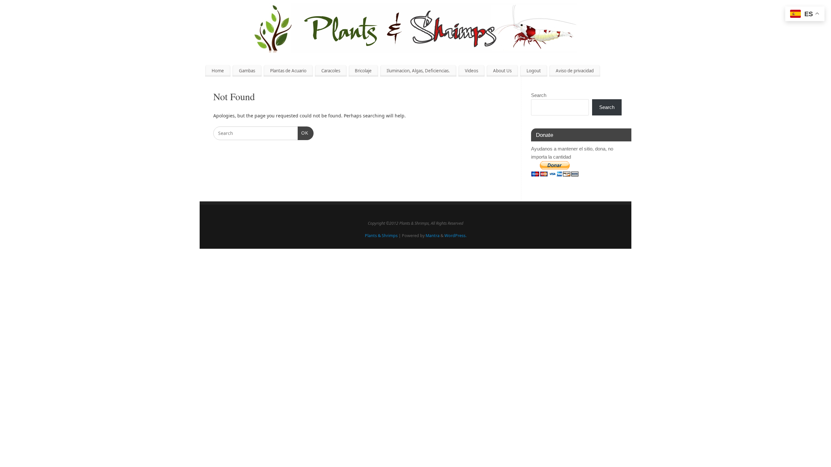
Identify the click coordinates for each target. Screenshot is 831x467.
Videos (471, 71)
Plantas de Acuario (288, 71)
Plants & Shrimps (381, 235)
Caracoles (330, 71)
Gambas (247, 71)
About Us (502, 71)
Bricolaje (363, 71)
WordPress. (455, 235)
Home (218, 71)
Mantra (433, 235)
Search (538, 95)
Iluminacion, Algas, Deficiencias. (418, 71)
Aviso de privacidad (575, 71)
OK (303, 133)
